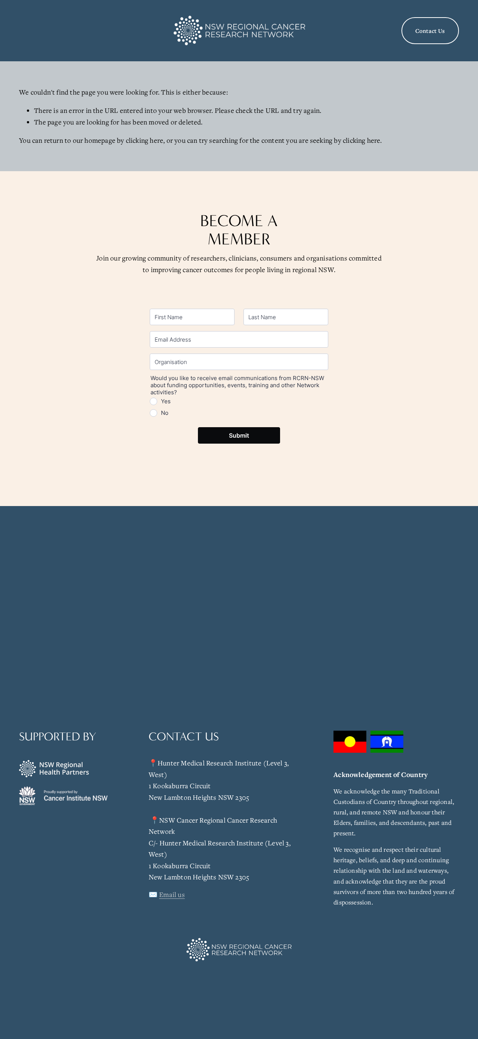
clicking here (144, 140)
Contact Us (430, 30)
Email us (172, 894)
